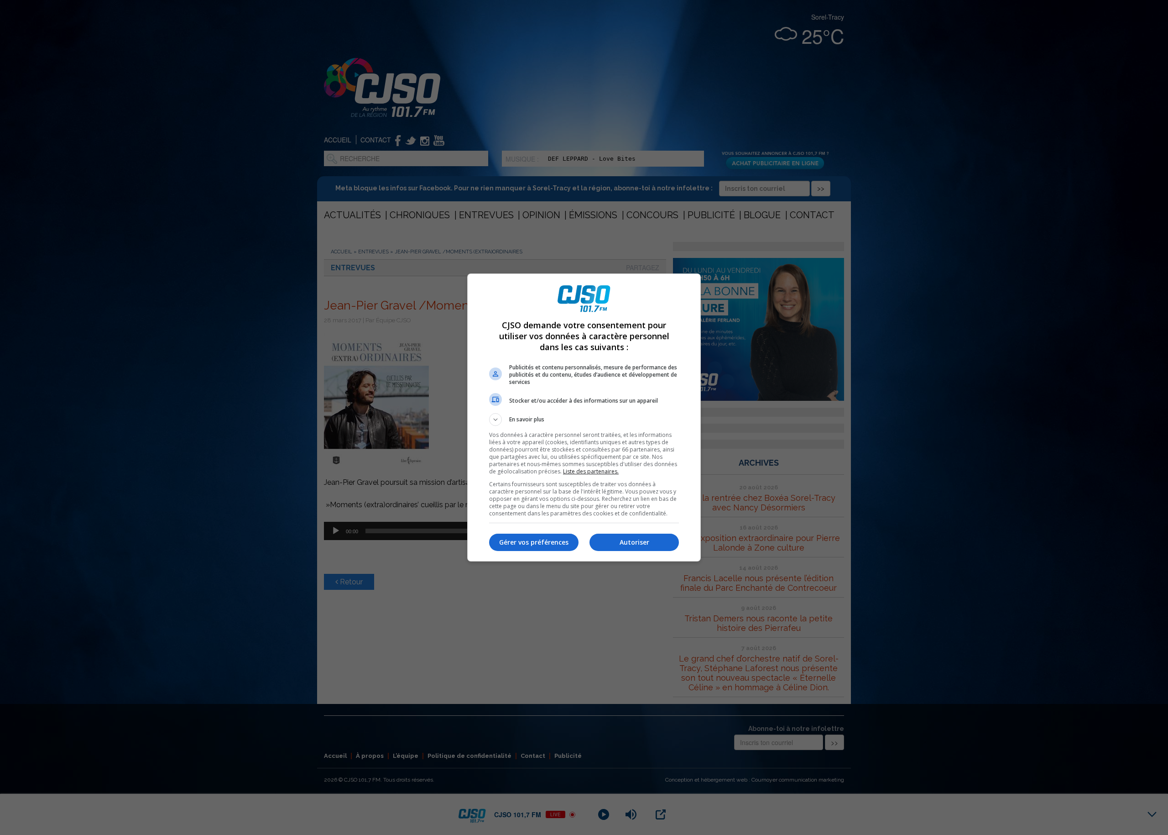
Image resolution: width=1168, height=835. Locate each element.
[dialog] (584, 417)
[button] (584, 419)
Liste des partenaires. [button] (591, 471)
